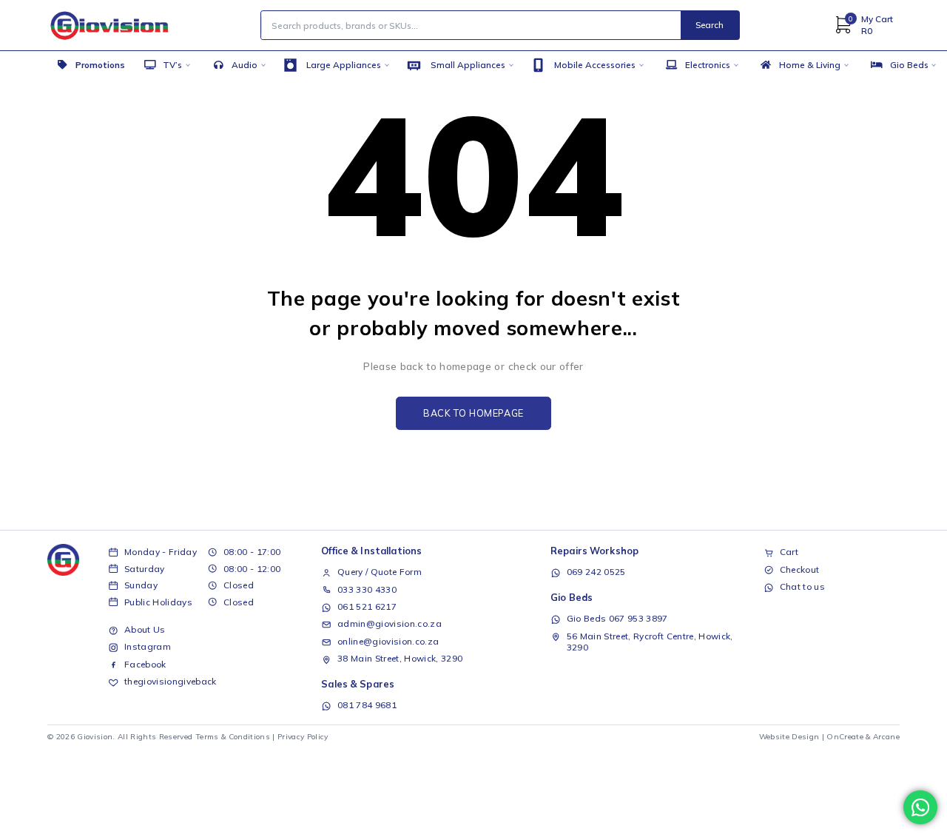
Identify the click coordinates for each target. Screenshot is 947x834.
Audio (244, 64)
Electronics (707, 64)
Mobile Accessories (595, 64)
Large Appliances (343, 64)
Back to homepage (473, 413)
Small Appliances (468, 64)
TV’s (172, 64)
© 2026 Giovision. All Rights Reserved (120, 736)
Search (709, 24)
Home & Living (809, 64)
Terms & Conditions (232, 736)
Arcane (886, 736)
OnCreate (844, 736)
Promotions (100, 64)
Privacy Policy (302, 736)
